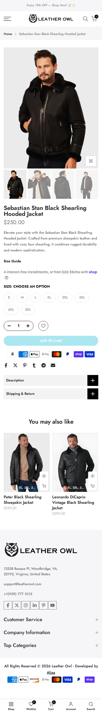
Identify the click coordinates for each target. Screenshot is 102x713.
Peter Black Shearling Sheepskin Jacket (22, 499)
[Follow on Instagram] (26, 605)
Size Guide (12, 261)
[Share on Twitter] (15, 365)
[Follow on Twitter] (17, 605)
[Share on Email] (53, 365)
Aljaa (51, 672)
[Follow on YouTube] (52, 605)
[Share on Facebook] (6, 365)
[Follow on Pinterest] (43, 605)
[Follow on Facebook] (8, 605)
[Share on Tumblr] (34, 365)
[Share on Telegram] (43, 365)
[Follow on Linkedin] (34, 605)
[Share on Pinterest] (25, 365)
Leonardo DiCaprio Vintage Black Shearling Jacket (73, 502)
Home (8, 33)
